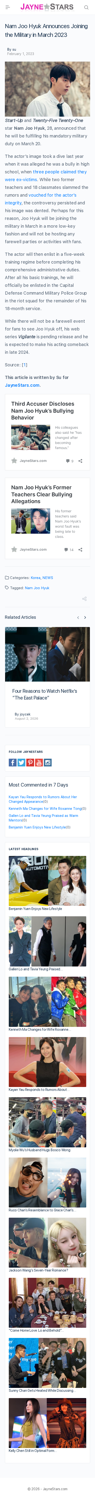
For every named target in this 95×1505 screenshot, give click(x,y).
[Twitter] (21, 762)
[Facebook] (13, 762)
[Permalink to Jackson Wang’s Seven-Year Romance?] (47, 1243)
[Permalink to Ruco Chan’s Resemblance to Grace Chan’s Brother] (47, 1182)
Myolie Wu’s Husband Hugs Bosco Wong (39, 1150)
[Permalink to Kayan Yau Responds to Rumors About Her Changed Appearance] (47, 1062)
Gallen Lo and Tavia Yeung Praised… (36, 969)
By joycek (22, 714)
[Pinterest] (30, 762)
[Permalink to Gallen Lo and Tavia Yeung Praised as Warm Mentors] (47, 941)
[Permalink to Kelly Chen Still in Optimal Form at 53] (47, 1423)
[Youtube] (39, 762)
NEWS (47, 578)
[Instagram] (48, 762)
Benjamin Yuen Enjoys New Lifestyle (37, 827)
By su (11, 49)
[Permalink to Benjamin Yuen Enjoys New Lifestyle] (47, 881)
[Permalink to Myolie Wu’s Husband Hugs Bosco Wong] (47, 1122)
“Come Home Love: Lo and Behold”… (36, 1330)
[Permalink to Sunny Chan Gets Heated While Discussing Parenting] (47, 1363)
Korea (35, 578)
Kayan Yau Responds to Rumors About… (39, 1090)
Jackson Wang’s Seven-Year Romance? (38, 1270)
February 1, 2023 (20, 54)
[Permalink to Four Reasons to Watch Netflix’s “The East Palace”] (47, 654)
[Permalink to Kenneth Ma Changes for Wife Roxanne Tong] (47, 1002)
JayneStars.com (22, 385)
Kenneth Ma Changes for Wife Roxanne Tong (45, 809)
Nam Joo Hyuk (37, 588)
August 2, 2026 (26, 718)
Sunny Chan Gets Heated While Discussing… (42, 1390)
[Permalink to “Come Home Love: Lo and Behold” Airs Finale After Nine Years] (47, 1303)
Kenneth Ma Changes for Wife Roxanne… (40, 1029)
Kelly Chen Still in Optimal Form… (33, 1451)
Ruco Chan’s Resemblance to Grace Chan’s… (42, 1210)
